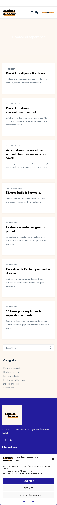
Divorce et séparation (12, 368)
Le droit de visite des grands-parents (25, 229)
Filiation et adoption (11, 376)
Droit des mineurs (11, 372)
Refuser (28, 488)
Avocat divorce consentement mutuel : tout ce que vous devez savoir (28, 154)
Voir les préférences (28, 495)
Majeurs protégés (11, 383)
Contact (47, 12)
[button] (53, 459)
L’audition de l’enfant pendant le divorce (28, 271)
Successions (8, 387)
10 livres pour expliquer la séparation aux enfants (23, 313)
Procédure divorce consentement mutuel (21, 110)
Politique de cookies (28, 501)
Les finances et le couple (14, 379)
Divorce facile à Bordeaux (23, 192)
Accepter (28, 481)
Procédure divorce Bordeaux (25, 73)
